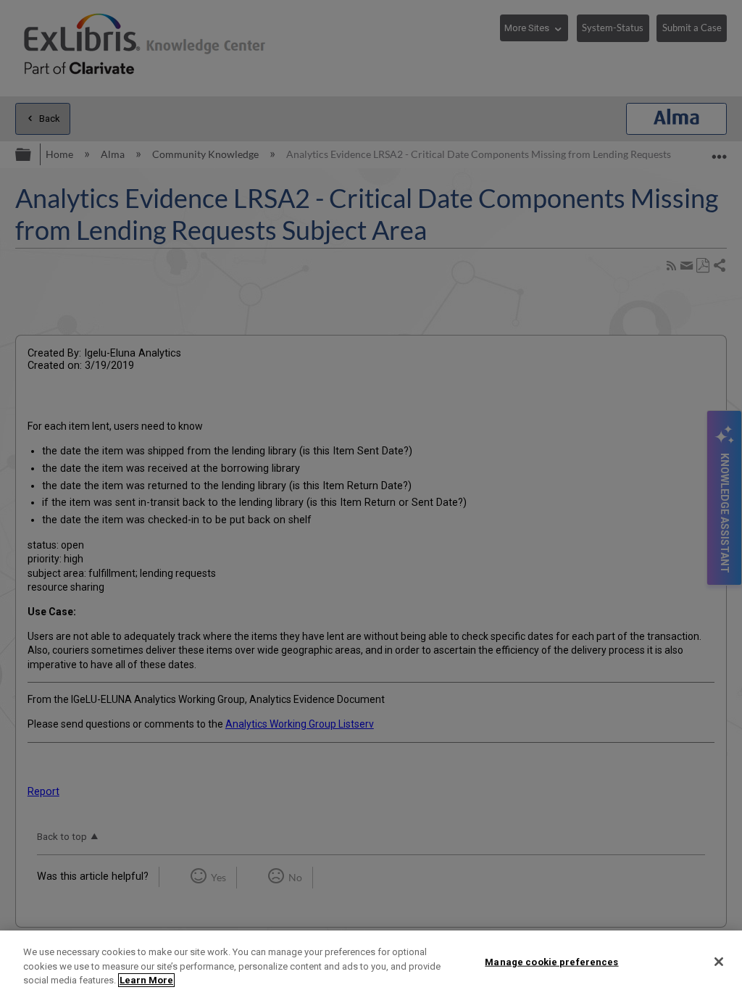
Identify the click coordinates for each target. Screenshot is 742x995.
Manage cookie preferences (551, 961)
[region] (371, 963)
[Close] (719, 962)
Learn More (146, 980)
